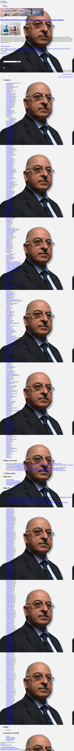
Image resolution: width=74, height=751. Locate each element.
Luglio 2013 (9, 713)
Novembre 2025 (10, 520)
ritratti (7, 411)
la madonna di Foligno (11, 303)
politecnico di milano (11, 391)
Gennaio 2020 (9, 611)
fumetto (8, 274)
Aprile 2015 (9, 686)
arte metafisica (9, 166)
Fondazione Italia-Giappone (12, 265)
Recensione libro (10, 408)
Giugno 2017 (9, 652)
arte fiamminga (9, 148)
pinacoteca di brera (10, 385)
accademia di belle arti (11, 83)
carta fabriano (9, 218)
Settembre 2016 (10, 663)
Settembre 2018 (10, 632)
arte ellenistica (9, 140)
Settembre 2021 (10, 585)
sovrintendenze (9, 431)
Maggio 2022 (9, 575)
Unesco (8, 449)
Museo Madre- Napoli (11, 359)
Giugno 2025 (9, 526)
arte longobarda (9, 164)
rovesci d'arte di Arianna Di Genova (14, 491)
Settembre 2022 (10, 570)
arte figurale (9, 150)
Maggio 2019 (9, 622)
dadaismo (8, 239)
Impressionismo (10, 294)
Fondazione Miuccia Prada (12, 269)
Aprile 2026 (9, 513)
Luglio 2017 (9, 650)
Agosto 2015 (9, 680)
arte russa (8, 188)
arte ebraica (9, 137)
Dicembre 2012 (9, 722)
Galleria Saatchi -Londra (12, 278)
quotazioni (8, 404)
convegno (8, 235)
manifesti (8, 328)
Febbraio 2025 (9, 532)
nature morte (9, 366)
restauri (8, 409)
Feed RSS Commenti (14, 748)
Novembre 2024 (10, 536)
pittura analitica (9, 387)
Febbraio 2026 (9, 516)
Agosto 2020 (9, 602)
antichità (8, 107)
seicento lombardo (10, 422)
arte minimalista (10, 170)
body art (8, 209)
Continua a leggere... (5, 46)
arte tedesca (9, 194)
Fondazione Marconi (11, 268)
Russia (7, 414)
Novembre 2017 (10, 645)
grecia (7, 290)
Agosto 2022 (9, 571)
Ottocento (8, 378)
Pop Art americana (10, 396)
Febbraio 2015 (9, 688)
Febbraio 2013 (9, 720)
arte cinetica (12, 135)
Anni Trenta (9, 104)
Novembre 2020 (10, 598)
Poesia (7, 388)
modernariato (9, 347)
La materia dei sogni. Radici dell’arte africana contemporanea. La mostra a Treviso (25, 498)
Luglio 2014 (9, 697)
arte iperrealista (9, 161)
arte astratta (8, 124)
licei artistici (9, 312)
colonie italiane (9, 233)
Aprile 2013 (9, 717)
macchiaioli (9, 321)
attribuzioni (8, 200)
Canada (8, 214)
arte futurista (9, 153)
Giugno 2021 (9, 589)
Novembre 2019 (10, 614)
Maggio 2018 (9, 637)
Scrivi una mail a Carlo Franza (65, 76)
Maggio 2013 (9, 716)
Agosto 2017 (9, 649)
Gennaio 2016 (9, 674)
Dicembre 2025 (9, 519)
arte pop (8, 179)
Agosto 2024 (9, 540)
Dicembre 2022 (9, 566)
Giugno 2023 (9, 558)
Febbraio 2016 (9, 673)
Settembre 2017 (10, 648)
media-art (8, 334)
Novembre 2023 (10, 551)
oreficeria (8, 376)
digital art (8, 242)
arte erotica (8, 141)
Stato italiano (9, 436)
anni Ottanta (9, 98)
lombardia (8, 317)
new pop (8, 368)
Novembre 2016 (10, 661)
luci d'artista (9, 320)
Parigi (7, 380)
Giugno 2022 (9, 573)
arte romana (9, 186)
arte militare (9, 167)
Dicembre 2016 (9, 660)
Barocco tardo (9, 201)
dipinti (7, 243)
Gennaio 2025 (9, 533)
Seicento (8, 421)
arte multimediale (10, 171)
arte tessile (8, 195)
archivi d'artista (9, 113)
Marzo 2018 (9, 640)
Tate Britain (9, 441)
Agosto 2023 (9, 555)
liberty (7, 308)
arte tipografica (9, 196)
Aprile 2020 (9, 607)
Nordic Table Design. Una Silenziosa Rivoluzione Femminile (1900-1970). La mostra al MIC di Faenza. (30, 499)
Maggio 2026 (9, 512)
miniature (8, 341)
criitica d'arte (20, 48)
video (7, 456)
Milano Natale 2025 (10, 340)
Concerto (8, 234)
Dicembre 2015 (9, 675)
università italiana (10, 451)
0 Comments (3, 51)
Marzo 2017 (9, 656)
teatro (7, 443)
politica (8, 392)
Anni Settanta (9, 102)
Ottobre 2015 (9, 678)
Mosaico (8, 354)
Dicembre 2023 (9, 550)
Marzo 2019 (9, 624)
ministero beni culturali (11, 344)
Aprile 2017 (9, 654)
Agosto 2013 (9, 712)
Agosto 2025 (9, 524)
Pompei (8, 394)
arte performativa (10, 178)
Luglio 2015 (9, 682)
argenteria (11, 118)
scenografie (9, 417)
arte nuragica (9, 173)
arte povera (8, 180)
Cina (7, 225)
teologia (8, 444)
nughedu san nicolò (10, 374)
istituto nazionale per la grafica (13, 301)
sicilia (7, 428)
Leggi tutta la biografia (67, 74)
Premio (8, 398)
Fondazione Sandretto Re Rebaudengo (15, 271)
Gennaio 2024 (9, 549)
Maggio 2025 (9, 528)
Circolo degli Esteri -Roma (12, 229)
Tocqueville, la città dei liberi (13, 484)
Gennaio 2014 (9, 705)
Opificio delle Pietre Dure (12, 375)
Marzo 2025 (9, 530)
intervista (8, 298)
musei (35, 48)
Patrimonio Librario (10, 381)
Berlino (8, 205)
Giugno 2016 (9, 667)
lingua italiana (9, 315)
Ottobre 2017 (9, 646)
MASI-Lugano (9, 332)
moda (7, 346)
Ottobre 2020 (9, 600)
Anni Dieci (8, 94)
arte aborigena (9, 120)
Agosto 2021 (9, 586)
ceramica (8, 224)
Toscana (8, 445)
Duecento (8, 246)
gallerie (8, 280)
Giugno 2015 (9, 683)
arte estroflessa (9, 143)
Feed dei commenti (10, 738)
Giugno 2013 (9, 714)
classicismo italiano (10, 230)
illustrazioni (9, 293)
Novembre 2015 (10, 677)
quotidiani (8, 405)
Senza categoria (10, 423)
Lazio (7, 306)
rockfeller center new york (10, 50)
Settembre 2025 (10, 523)
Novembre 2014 (10, 692)
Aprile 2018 (9, 639)
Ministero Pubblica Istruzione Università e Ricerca (17, 345)
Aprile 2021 (9, 592)
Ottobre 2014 (9, 693)
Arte (10, 48)
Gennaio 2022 (9, 580)
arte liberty (8, 162)
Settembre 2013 (10, 710)
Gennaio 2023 (9, 564)
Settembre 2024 (10, 538)
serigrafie (8, 424)
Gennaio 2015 (9, 690)
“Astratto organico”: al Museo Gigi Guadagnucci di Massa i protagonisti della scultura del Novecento (29, 501)
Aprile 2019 (9, 623)
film (7, 260)
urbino (7, 452)
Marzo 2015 (9, 687)
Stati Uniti (8, 434)
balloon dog (50, 48)
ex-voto (8, 250)
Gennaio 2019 (9, 627)
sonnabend (26, 50)
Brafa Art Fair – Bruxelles (12, 211)
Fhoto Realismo (10, 257)
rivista (7, 413)
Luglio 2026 (9, 510)
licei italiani (9, 314)
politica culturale (40, 48)
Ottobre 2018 (9, 631)
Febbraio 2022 (9, 579)
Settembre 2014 (10, 695)
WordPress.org (9, 740)
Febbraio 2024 (9, 547)
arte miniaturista (10, 169)
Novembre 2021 (10, 583)
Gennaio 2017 (9, 658)
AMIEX (8, 92)
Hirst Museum (9, 291)
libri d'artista (9, 311)
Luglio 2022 (9, 572)
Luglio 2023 (9, 556)
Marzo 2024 (9, 546)
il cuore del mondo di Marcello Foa (14, 482)
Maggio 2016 (9, 669)
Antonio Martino (10, 479)
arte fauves (8, 147)
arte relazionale (9, 183)
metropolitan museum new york (13, 337)
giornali (8, 285)
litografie (8, 316)
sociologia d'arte (10, 430)
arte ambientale (9, 122)
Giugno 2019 (9, 620)
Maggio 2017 (9, 653)
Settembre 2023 (10, 554)
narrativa (8, 363)
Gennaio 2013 (9, 721)
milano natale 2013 (10, 338)
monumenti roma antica (11, 353)
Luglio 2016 (9, 666)
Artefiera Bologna (10, 197)
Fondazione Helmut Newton (12, 264)
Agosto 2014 (9, 696)
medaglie (8, 333)
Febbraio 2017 (9, 657)
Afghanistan (9, 85)
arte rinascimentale (10, 184)
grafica (7, 289)
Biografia (5, 6)
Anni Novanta (9, 97)
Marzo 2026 (9, 515)
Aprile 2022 (9, 576)
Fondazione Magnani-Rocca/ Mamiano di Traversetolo (18, 267)
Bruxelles (8, 212)
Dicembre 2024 (9, 534)
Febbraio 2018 (9, 641)
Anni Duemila (9, 96)
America (7, 48)
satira (7, 415)
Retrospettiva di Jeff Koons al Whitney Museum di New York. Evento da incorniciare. (32, 20)
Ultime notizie (10, 473)
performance (9, 383)
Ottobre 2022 (9, 568)
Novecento (8, 372)
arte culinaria (9, 131)
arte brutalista (9, 127)
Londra (8, 319)
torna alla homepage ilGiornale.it (8, 747)
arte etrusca (8, 144)
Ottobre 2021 (9, 584)
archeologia (9, 110)
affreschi (8, 84)
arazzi (7, 109)
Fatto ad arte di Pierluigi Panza (13, 481)
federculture (9, 256)
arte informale (9, 158)
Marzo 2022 (9, 577)
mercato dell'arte (10, 336)
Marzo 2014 (9, 703)
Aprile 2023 (9, 560)
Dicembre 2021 (9, 581)
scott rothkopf (20, 50)
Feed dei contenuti (10, 737)
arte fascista (9, 145)
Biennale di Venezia (10, 208)
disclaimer (3, 743)
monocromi (9, 351)
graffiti (7, 287)
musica (8, 362)
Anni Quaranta (9, 100)
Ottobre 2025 (9, 521)
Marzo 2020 (9, 609)
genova (8, 281)
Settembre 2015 (10, 679)
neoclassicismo (9, 367)
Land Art (8, 304)
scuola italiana (9, 419)
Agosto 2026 (9, 508)
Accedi (8, 736)
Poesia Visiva (9, 389)
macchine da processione (12, 323)
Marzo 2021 (9, 593)
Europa (8, 248)
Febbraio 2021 (9, 594)
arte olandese (9, 174)
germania (8, 282)
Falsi (7, 252)
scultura (8, 418)
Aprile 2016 (9, 670)
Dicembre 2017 (9, 644)
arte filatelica (9, 152)
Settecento (8, 426)
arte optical (8, 175)
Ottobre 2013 (9, 709)
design (7, 241)
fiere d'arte (8, 259)
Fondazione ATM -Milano (12, 261)
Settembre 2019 (10, 616)
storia (7, 438)
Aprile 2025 (9, 529)
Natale (7, 364)
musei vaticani (9, 358)
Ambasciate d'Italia (10, 87)
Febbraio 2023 (9, 563)
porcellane (8, 397)
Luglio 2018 (9, 635)
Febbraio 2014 (9, 704)
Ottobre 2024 (9, 537)
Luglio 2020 (9, 603)
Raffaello (8, 406)
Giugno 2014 (9, 699)
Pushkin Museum (10, 401)
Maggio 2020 (9, 606)
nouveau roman (9, 371)
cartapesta (8, 220)
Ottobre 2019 (9, 615)
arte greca (8, 157)
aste (7, 199)
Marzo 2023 (9, 562)
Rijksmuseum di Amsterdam (12, 410)
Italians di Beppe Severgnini (12, 483)
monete (8, 350)
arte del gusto (9, 132)
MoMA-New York (10, 349)
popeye (2, 50)
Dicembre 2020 (9, 597)
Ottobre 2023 (9, 553)
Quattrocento (9, 402)
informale (8, 295)
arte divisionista (9, 136)
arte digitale (9, 134)
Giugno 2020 (9, 605)
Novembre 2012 (10, 723)
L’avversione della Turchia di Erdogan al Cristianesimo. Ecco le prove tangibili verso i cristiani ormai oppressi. (41, 467)
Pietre (7, 384)
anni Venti (8, 105)
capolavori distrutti (10, 217)
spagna (8, 432)
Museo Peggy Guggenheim (12, 361)
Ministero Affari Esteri (11, 342)
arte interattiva (9, 160)
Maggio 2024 (9, 543)
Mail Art (8, 327)
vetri (7, 454)
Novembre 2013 (10, 708)
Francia (8, 273)
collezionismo (9, 231)
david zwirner (57, 48)
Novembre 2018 (10, 630)
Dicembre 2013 (9, 707)
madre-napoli (9, 325)
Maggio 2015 (9, 684)
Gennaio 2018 (9, 643)
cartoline (8, 221)
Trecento (8, 447)
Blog (4, 5)
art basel (8, 114)
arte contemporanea (10, 130)
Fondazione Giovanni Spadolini (13, 263)
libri (7, 310)
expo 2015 (8, 251)
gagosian (62, 48)
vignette (8, 457)
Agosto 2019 (9, 618)
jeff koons (67, 48)
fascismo (8, 255)
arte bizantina (9, 126)
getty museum (9, 284)
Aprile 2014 (9, 701)
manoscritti (8, 329)
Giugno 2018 (9, 636)
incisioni (11, 254)
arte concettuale (9, 128)
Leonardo (8, 307)
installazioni (26, 48)
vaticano (8, 453)
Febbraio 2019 (9, 626)
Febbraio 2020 (9, 610)
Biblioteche (9, 207)
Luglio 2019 (9, 619)
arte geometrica (9, 154)
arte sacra (8, 190)
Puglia (7, 400)
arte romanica (9, 187)
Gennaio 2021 (9, 596)
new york (8, 370)
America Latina (9, 90)
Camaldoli (8, 213)
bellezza (8, 204)
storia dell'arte (9, 439)
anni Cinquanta (9, 93)
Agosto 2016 (9, 665)
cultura (7, 238)
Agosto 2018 (9, 633)
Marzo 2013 (9, 718)
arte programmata (10, 182)
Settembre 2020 (10, 601)
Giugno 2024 (9, 542)
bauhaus (8, 203)
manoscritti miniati (10, 331)
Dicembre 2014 (9, 691)
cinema (8, 226)
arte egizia (8, 139)
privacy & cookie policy (6, 745)
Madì (7, 324)
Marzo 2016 (9, 671)
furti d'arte (8, 276)
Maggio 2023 (9, 559)
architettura (8, 111)
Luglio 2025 (9, 525)
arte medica (9, 165)
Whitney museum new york (35, 50)
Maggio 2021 (9, 590)
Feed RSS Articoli (5, 748)
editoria (8, 247)
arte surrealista (9, 192)
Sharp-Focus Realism (11, 427)
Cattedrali (8, 222)
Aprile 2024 (9, 545)
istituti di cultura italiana (11, 299)
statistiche (8, 435)
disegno (8, 244)
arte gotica (8, 156)
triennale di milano (10, 448)
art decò (8, 115)
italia (7, 302)
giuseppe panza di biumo (12, 286)
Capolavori (14, 48)
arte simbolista (9, 191)
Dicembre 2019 (9, 613)
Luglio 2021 (9, 588)
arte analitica (9, 123)
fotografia (8, 272)
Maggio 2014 (9, 700)
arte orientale (9, 177)
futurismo (8, 277)
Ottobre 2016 (9, 662)
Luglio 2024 (9, 541)
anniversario (9, 106)
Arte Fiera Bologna (10, 149)
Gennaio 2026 (9, 517)
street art (8, 440)
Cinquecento (9, 227)
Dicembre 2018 (9, 628)
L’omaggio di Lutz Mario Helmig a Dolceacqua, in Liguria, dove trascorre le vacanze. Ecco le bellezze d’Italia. (37, 463)
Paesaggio (8, 379)
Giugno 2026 (9, 511)
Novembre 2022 (10, 567)
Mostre (31, 48)
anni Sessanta (9, 101)
